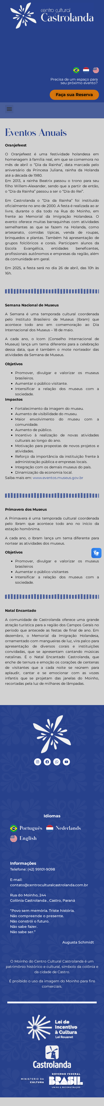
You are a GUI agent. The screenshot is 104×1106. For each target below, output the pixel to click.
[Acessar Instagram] (37, 761)
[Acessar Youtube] (66, 761)
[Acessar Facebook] (47, 761)
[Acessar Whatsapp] (56, 761)
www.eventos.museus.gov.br (58, 477)
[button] (9, 109)
